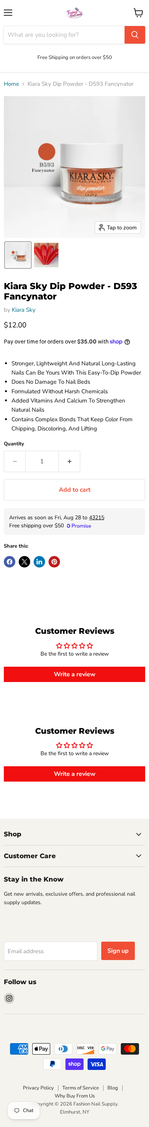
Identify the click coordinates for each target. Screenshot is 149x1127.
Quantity (14, 444)
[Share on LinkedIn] (39, 562)
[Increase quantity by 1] (69, 461)
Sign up (118, 951)
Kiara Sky (24, 310)
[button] (18, 255)
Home (11, 84)
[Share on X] (24, 562)
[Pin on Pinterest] (54, 562)
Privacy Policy (38, 1087)
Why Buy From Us (75, 1096)
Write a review (75, 674)
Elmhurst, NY (74, 1112)
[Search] (135, 35)
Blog (112, 1087)
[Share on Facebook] (9, 562)
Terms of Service (80, 1087)
